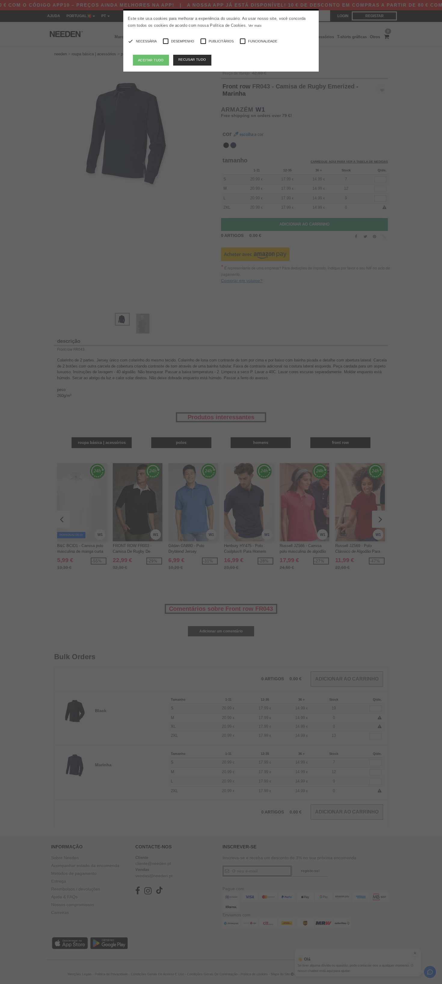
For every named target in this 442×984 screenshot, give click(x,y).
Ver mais (255, 25)
